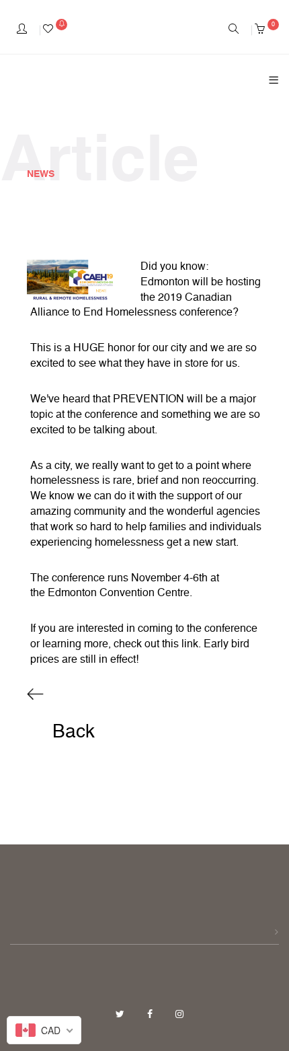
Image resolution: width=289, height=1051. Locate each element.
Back (71, 732)
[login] (22, 30)
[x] (121, 1014)
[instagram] (179, 1014)
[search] (234, 30)
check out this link (156, 644)
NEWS (40, 174)
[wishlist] (55, 30)
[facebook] (151, 1014)
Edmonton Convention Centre (119, 593)
